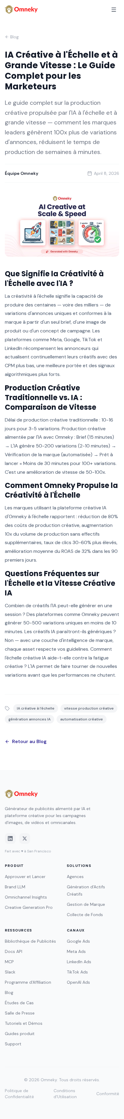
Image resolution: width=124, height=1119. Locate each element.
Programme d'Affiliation (28, 982)
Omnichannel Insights (26, 897)
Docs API (13, 951)
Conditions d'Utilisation (65, 1093)
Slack (10, 972)
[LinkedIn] (10, 838)
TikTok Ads (77, 972)
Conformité (107, 1093)
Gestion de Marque (86, 904)
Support (13, 1044)
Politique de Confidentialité (19, 1093)
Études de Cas (19, 1002)
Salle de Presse (20, 1013)
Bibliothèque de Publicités (30, 941)
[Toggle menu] (113, 9)
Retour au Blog (29, 741)
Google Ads (78, 941)
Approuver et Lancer (25, 876)
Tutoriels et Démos (23, 1023)
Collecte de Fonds (85, 914)
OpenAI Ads (78, 982)
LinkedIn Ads (79, 961)
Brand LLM (15, 887)
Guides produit (20, 1033)
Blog (14, 37)
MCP (9, 961)
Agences (75, 876)
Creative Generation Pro (29, 907)
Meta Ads (76, 951)
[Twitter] (24, 838)
